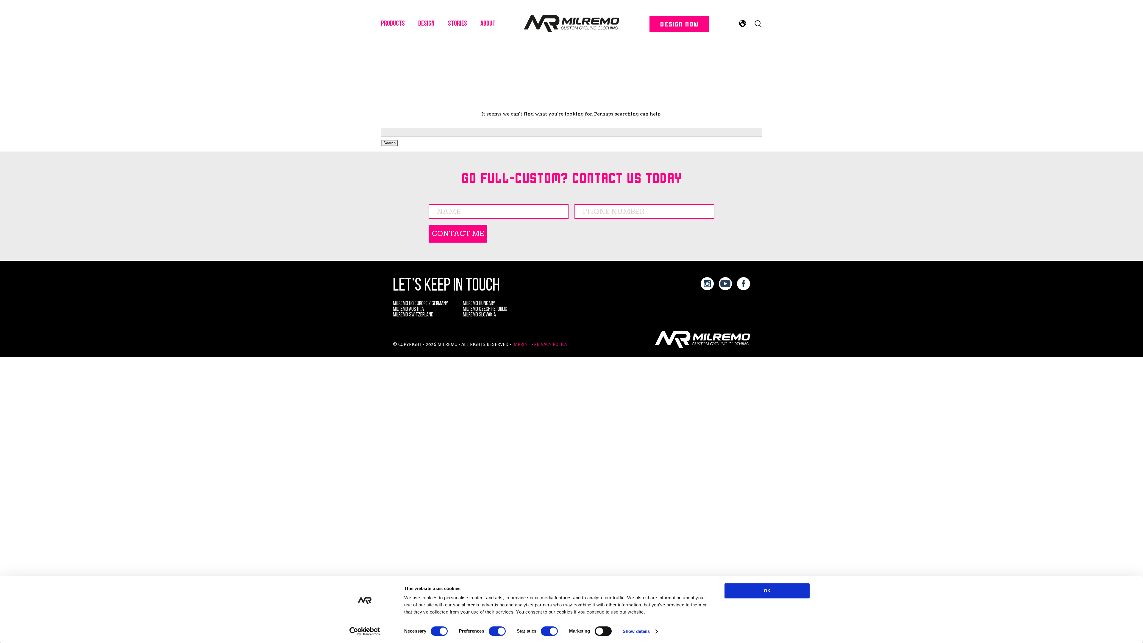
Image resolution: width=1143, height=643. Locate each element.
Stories (457, 23)
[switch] (497, 631)
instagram (707, 283)
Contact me (458, 233)
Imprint (521, 344)
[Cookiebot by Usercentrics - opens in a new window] (365, 631)
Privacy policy (551, 344)
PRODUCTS (393, 23)
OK (767, 590)
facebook (743, 283)
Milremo (571, 24)
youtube (725, 283)
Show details (636, 631)
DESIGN (426, 23)
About (487, 23)
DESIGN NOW (679, 23)
